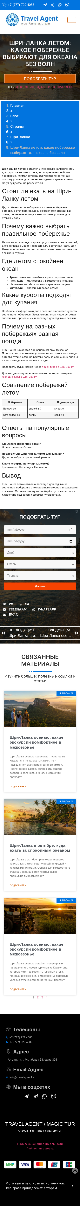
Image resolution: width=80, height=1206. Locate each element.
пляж (51, 87)
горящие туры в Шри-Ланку (19, 376)
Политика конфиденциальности (40, 1143)
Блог (14, 116)
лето (19, 87)
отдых (40, 87)
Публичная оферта (40, 1148)
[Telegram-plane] (45, 5)
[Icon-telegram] (52, 5)
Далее (40, 586)
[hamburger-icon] (71, 20)
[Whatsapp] (60, 5)
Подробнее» (18, 786)
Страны (17, 126)
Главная (17, 105)
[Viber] (67, 5)
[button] (8, 604)
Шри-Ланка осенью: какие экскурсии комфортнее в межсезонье (36, 742)
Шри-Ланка (20, 137)
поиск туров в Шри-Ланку (58, 366)
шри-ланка (64, 87)
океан (29, 87)
